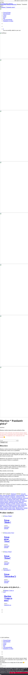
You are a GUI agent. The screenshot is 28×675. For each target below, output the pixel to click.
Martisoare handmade (17, 498)
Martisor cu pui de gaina (14, 505)
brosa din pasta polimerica (9, 495)
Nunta (4, 644)
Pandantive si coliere (8, 648)
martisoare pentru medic (13, 499)
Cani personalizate (7, 647)
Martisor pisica (19, 508)
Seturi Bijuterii (6, 641)
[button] (7, 605)
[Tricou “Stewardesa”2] (9, 570)
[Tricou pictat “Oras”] (8, 532)
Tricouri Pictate (7, 640)
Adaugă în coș (4, 442)
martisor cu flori (4, 505)
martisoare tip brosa (13, 502)
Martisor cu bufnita (10, 503)
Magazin (9, 4)
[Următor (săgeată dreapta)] (2, 667)
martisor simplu (12, 509)
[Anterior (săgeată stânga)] (0, 667)
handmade (7, 496)
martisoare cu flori (20, 496)
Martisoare (14, 4)
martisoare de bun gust (5, 498)
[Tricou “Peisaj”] (7, 551)
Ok (10, 672)
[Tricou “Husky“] (7, 516)
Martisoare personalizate (15, 501)
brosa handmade (20, 495)
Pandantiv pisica (20, 509)
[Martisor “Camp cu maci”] (9, 592)
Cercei (4, 643)
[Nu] (0, 674)
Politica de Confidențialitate (21, 672)
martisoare (12, 496)
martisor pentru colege (9, 508)
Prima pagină (3, 4)
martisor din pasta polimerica (10, 506)
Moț (4, 645)
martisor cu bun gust (21, 503)
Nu (13, 672)
